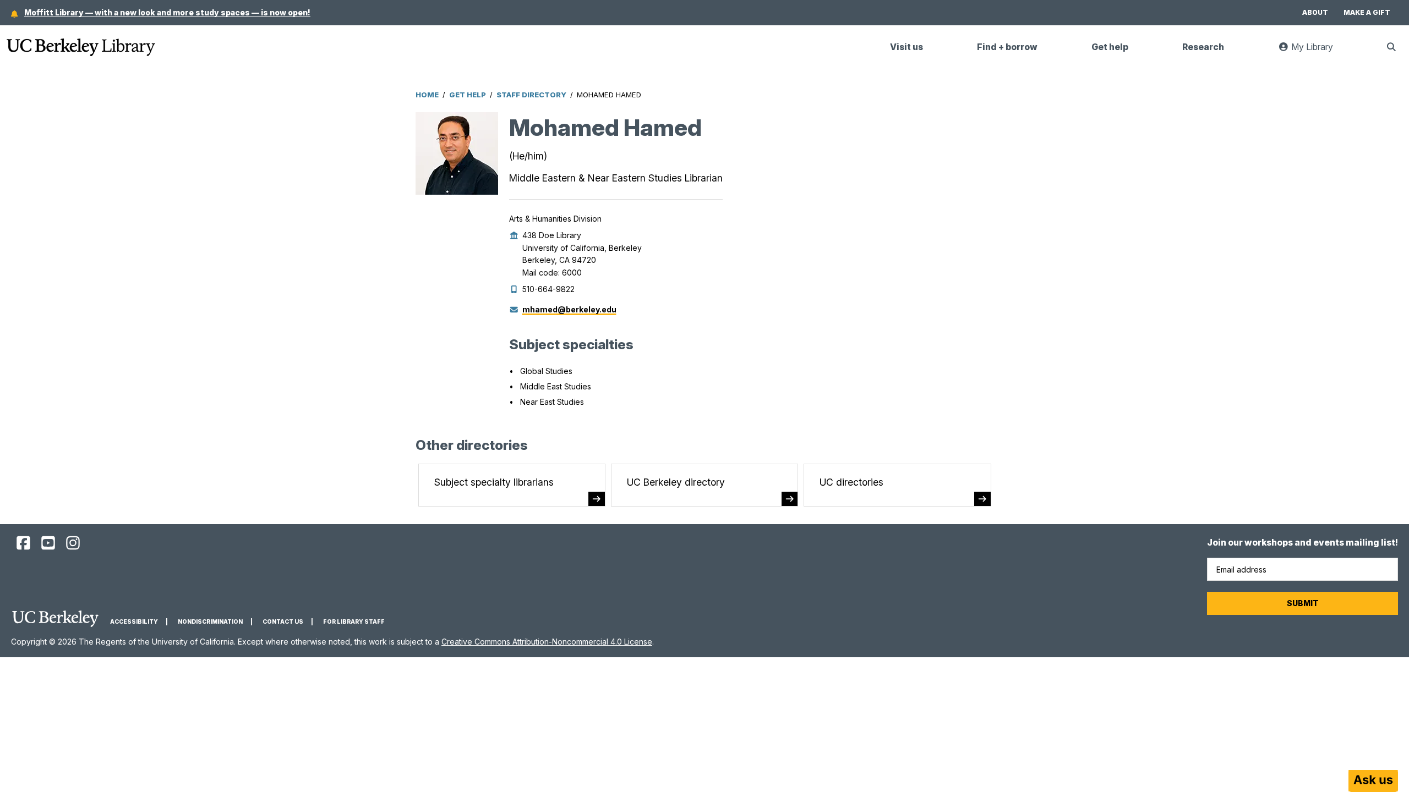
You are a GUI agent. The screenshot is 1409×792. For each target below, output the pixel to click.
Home (427, 94)
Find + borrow (1007, 47)
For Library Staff (354, 621)
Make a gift (1367, 12)
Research (1203, 47)
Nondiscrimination (210, 621)
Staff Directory (531, 94)
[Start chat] (1373, 781)
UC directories (851, 482)
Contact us (283, 621)
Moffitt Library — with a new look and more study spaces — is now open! (167, 12)
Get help (1109, 47)
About (1315, 12)
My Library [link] (1317, 51)
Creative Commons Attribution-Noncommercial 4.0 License (546, 641)
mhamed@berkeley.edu (569, 309)
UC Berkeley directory (676, 482)
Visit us (906, 47)
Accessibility (134, 621)
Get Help (467, 94)
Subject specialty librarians (494, 482)
